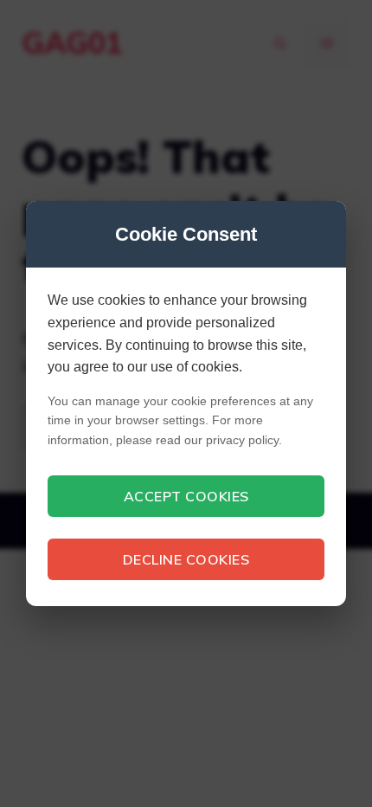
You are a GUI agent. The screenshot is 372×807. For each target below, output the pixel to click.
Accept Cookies (186, 496)
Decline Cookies (186, 559)
